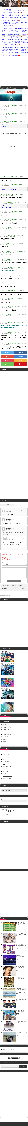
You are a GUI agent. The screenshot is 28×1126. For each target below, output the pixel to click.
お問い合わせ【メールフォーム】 (8, 1049)
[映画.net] (14, 3)
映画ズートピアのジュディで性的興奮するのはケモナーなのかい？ (21, 1012)
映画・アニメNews (10, 88)
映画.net (6, 1124)
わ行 (6, 812)
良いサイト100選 (6, 771)
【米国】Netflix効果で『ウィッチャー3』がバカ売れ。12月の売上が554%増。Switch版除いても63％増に (13, 589)
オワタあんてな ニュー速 (7, 780)
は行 (6, 811)
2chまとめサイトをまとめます (8, 766)
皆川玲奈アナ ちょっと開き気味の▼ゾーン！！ (11, 12)
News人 (4, 764)
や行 (13, 811)
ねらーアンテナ (5, 773)
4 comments (24, 88)
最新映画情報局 (5, 736)
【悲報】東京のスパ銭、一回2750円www (10, 23)
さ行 (9, 810)
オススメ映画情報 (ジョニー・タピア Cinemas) (11, 734)
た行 (13, 810)
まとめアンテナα (6, 754)
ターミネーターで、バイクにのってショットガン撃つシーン (13, 585)
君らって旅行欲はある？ (6, 25)
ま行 (9, 811)
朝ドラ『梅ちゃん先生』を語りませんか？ (10, 20)
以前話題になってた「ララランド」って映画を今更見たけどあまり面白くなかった (21, 956)
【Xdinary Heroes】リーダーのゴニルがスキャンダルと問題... (13, 31)
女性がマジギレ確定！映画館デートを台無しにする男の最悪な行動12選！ (21, 945)
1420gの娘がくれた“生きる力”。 (7, 9)
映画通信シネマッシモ (6, 724)
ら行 (3, 812)
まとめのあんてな (6, 761)
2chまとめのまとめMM (7, 778)
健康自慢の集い (5, 45)
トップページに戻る (5, 595)
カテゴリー (3, 788)
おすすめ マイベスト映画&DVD (8, 727)
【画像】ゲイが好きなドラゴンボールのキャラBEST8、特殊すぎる (21, 923)
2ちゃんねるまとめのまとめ (7, 776)
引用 (25, 510)
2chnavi (4, 759)
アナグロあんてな (6, 756)
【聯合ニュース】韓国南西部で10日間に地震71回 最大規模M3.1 (14, 10)
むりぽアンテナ (5, 768)
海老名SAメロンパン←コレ (7, 27)
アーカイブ (3, 799)
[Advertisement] (14, 71)
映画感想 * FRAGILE (6, 739)
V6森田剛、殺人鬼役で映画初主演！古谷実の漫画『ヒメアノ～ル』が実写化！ (21, 967)
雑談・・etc (16, 88)
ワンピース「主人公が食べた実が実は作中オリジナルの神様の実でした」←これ (21, 934)
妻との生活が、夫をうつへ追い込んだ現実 (9, 33)
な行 (3, 811)
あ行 (3, 810)
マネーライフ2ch (6, 729)
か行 (6, 810)
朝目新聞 (4, 741)
